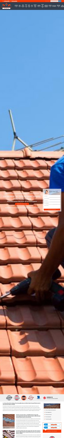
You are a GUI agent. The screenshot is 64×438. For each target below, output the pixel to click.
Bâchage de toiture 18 (26, 6)
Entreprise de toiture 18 (16, 6)
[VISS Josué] (6, 6)
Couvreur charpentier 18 (39, 6)
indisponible (7, 1)
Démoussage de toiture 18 (58, 6)
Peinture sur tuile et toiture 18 (42, 6)
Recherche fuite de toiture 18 (35, 6)
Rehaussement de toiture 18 (54, 6)
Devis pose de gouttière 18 (23, 6)
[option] (32, 219)
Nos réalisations (22, 204)
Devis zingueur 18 (19, 6)
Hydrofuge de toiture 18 (50, 6)
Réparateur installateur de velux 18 (46, 6)
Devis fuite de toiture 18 (29, 6)
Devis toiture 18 (32, 6)
